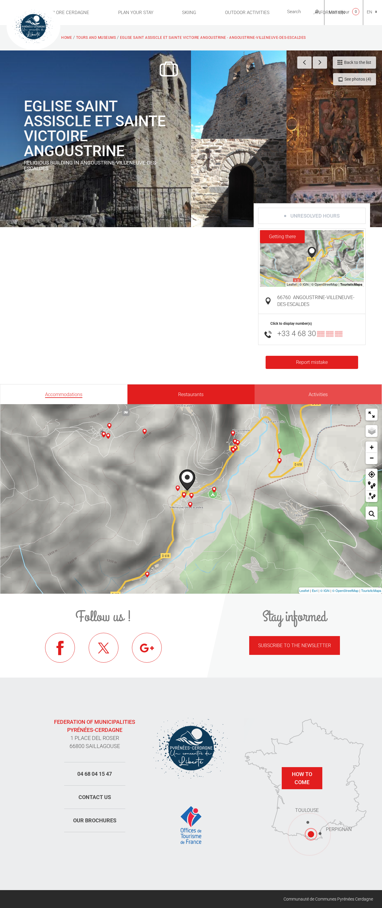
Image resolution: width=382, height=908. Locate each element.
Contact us (94, 797)
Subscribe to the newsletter (294, 645)
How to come (302, 778)
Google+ (147, 648)
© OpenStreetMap (345, 590)
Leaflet (304, 590)
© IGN (324, 590)
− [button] (372, 458)
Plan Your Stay (135, 12)
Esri (315, 590)
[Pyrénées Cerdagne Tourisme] (33, 26)
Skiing (189, 12)
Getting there (282, 236)
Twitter (103, 648)
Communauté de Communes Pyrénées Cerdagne (328, 899)
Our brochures (94, 820)
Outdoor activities (247, 12)
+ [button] (372, 447)
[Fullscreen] (371, 414)
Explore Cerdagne (67, 12)
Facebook (60, 648)
